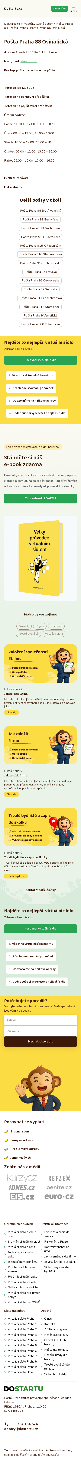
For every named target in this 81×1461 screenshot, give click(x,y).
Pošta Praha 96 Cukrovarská (41, 280)
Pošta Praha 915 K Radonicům (40, 246)
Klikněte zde (29, 61)
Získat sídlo (59, 9)
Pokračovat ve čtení (40, 701)
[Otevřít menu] (73, 9)
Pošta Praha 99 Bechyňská (41, 219)
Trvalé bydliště (28, 634)
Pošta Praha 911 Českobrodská (40, 298)
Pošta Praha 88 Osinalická (47, 28)
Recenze (56, 626)
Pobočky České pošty (38, 24)
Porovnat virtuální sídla (40, 360)
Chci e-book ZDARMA (41, 498)
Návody (24, 626)
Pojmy (40, 626)
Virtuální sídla (54, 634)
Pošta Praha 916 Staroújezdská (40, 254)
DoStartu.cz (13, 8)
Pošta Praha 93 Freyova (40, 272)
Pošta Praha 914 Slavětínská (40, 237)
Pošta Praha (18, 28)
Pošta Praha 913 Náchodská (40, 228)
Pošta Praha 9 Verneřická (40, 315)
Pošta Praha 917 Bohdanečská (40, 263)
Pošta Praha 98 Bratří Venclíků (40, 211)
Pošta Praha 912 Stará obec (40, 307)
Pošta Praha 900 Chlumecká (40, 324)
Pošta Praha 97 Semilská (40, 289)
